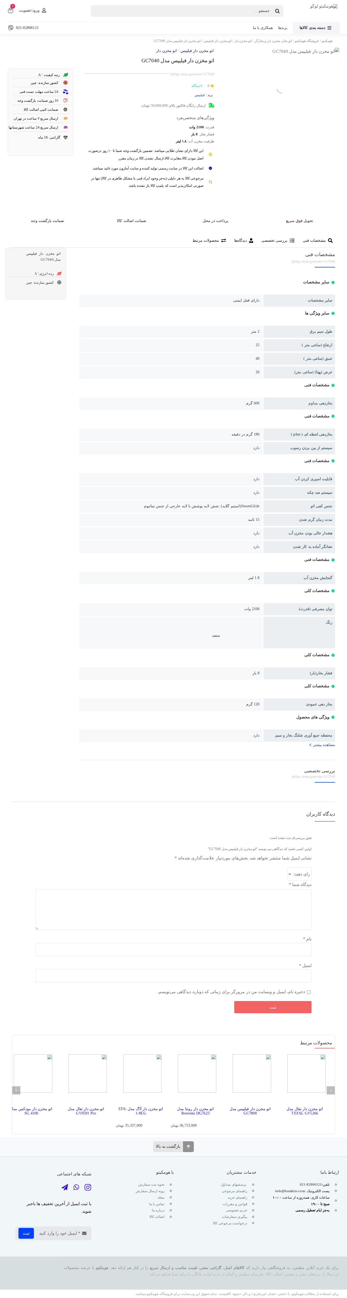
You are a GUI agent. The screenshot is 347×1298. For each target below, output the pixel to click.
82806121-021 (311, 1184)
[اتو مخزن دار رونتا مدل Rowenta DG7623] (195, 1075)
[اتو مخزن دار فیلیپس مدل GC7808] (250, 1075)
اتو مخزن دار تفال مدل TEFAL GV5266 (305, 1111)
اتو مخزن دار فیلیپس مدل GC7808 (250, 1111)
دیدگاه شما (300, 884)
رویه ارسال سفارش (150, 1191)
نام (307, 939)
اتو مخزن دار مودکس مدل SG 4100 (31, 1111)
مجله (161, 1197)
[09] (305, 51)
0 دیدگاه (197, 86)
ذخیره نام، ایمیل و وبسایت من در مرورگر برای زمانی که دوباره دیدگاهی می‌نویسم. (231, 991)
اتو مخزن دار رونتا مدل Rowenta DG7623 (195, 1111)
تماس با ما (156, 1204)
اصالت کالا (157, 1217)
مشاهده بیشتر (324, 745)
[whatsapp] (76, 1187)
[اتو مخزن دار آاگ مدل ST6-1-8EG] (140, 1075)
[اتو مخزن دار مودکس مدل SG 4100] (31, 1075)
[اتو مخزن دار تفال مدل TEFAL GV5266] (304, 1075)
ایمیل (305, 965)
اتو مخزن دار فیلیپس (197, 51)
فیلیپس (200, 95)
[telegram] (65, 1187)
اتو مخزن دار (166, 51)
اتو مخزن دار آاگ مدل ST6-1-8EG (140, 1111)
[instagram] (88, 1187)
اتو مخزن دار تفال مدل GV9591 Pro (86, 1111)
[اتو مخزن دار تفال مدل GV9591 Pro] (86, 1075)
